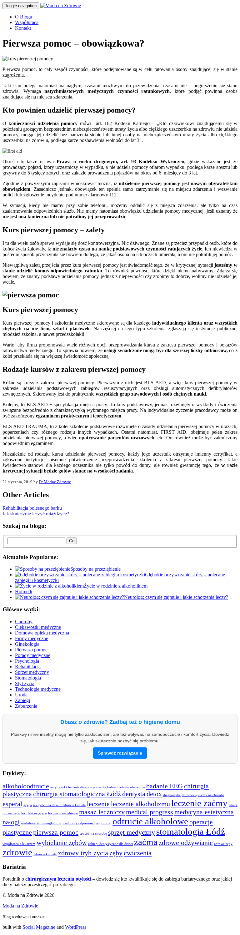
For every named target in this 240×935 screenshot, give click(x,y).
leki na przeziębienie (63, 813)
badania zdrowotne (131, 787)
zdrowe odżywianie (186, 843)
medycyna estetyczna (204, 812)
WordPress (75, 927)
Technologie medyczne (38, 689)
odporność (103, 823)
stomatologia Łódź (190, 831)
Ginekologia (27, 644)
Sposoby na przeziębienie (95, 569)
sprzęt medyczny (131, 832)
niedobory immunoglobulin (41, 823)
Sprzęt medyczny (32, 672)
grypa (27, 805)
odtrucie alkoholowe (150, 821)
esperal (12, 804)
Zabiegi (22, 700)
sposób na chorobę (93, 833)
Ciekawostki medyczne (38, 627)
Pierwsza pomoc (31, 649)
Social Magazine (38, 927)
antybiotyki (58, 787)
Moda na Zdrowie (20, 905)
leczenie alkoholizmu (140, 804)
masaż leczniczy (102, 812)
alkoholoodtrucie (25, 786)
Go (71, 540)
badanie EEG (164, 786)
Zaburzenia (26, 706)
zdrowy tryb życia (83, 853)
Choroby (23, 621)
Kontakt (23, 28)
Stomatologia (28, 677)
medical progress (149, 812)
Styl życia (24, 683)
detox (154, 794)
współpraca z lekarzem (18, 844)
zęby (115, 853)
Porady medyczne (32, 655)
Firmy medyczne (31, 638)
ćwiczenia (138, 853)
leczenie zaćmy (199, 803)
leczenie (98, 804)
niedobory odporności (78, 823)
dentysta (133, 794)
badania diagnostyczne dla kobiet (92, 787)
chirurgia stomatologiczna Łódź (77, 794)
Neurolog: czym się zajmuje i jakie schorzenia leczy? (176, 597)
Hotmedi (23, 591)
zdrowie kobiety (45, 854)
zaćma (146, 842)
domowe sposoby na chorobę (203, 795)
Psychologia (27, 661)
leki (24, 813)
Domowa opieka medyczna (42, 632)
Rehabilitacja (28, 666)
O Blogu (23, 16)
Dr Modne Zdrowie (55, 481)
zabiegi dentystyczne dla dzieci (110, 844)
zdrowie (17, 852)
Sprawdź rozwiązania (120, 753)
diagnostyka (172, 795)
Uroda (21, 694)
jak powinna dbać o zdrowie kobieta (59, 805)
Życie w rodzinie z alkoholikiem (116, 586)
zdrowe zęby (223, 844)
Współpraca (26, 22)
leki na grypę (37, 813)
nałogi (11, 822)
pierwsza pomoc (55, 832)
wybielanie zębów (62, 843)
